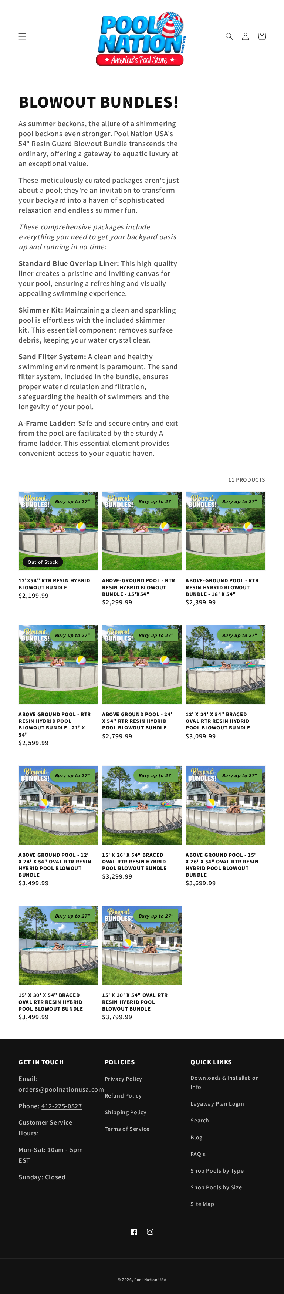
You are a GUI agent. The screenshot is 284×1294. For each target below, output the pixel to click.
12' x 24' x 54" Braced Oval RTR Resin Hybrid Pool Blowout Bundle (218, 721)
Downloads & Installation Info (224, 1082)
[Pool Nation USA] (142, 36)
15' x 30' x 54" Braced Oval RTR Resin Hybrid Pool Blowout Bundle (50, 1002)
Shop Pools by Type (217, 1170)
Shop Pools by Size (216, 1187)
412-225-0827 (61, 1105)
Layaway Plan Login (217, 1103)
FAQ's (198, 1153)
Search (199, 1120)
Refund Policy (123, 1095)
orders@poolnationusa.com (61, 1089)
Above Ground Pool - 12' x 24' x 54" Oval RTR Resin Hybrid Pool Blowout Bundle (55, 865)
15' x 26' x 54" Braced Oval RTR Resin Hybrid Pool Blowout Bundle (134, 862)
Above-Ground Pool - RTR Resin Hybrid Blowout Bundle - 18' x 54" (222, 587)
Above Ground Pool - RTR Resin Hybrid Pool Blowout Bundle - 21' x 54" (54, 724)
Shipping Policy (126, 1112)
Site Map (202, 1203)
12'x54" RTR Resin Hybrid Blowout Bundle (54, 583)
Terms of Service (127, 1128)
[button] (22, 36)
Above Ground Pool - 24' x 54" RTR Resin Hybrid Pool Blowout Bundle (137, 721)
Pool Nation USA (150, 1279)
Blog (196, 1137)
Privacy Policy (123, 1078)
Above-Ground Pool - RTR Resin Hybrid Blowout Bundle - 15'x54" (138, 587)
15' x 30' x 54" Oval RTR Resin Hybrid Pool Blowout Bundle (135, 1002)
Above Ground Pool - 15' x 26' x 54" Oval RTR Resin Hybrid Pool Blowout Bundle (222, 865)
